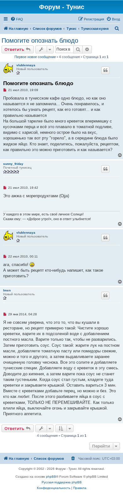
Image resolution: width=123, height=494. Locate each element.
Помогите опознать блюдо (40, 40)
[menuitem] (16, 19)
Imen (7, 290)
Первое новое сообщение (35, 57)
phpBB (51, 476)
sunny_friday (13, 164)
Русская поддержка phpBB (62, 482)
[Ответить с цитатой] (105, 70)
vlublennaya (25, 65)
